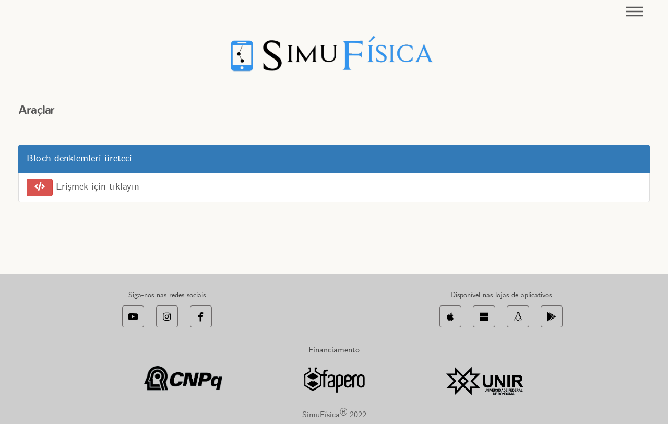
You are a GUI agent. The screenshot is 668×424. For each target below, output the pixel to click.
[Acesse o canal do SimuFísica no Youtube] (133, 316)
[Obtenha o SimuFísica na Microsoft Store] (484, 316)
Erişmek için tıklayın (96, 187)
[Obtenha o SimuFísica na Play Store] (552, 316)
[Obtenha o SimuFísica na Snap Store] (518, 316)
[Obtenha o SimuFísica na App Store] (450, 316)
